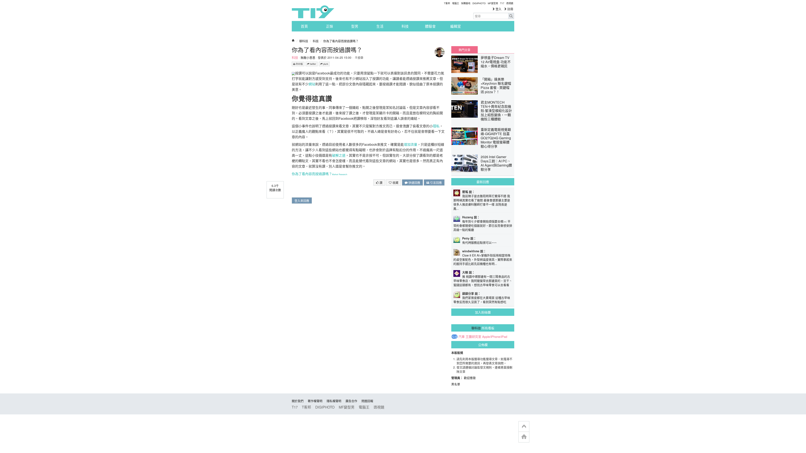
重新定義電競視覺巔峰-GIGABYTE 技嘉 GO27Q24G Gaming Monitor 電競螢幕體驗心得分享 (496, 138)
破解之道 (338, 155)
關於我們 (298, 401)
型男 (354, 26)
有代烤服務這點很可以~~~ (479, 242)
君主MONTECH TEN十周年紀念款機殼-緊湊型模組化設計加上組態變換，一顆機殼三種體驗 (496, 110)
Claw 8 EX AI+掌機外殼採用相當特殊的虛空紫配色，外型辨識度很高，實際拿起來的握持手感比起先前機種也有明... (482, 259)
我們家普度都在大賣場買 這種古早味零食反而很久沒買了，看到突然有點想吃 (481, 299)
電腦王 (455, 3)
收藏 (395, 182)
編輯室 (455, 26)
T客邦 (447, 3)
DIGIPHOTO (479, 3)
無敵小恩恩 (308, 57)
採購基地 (465, 3)
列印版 (299, 63)
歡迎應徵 (470, 378)
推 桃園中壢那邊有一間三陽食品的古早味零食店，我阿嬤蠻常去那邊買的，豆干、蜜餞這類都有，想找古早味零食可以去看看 (482, 280)
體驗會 (430, 26)
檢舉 (360, 57)
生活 (379, 26)
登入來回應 (301, 200)
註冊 (509, 9)
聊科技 (303, 41)
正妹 (329, 26)
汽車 (461, 337)
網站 (312, 84)
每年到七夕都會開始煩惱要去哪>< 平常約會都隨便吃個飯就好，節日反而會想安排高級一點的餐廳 (482, 225)
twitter (312, 63)
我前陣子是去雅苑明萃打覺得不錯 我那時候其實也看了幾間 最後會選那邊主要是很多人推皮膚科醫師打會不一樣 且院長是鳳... (481, 202)
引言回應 (435, 182)
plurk (325, 63)
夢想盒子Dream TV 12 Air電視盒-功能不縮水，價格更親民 (496, 61)
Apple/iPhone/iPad (494, 337)
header (524, 426)
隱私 (436, 126)
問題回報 (367, 401)
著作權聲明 (315, 401)
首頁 (304, 26)
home (524, 437)
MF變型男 (493, 3)
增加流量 (410, 144)
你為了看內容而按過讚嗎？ (341, 41)
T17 (313, 11)
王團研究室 (473, 337)
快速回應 (414, 182)
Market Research (339, 174)
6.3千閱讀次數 (275, 188)
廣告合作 (351, 401)
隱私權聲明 (334, 401)
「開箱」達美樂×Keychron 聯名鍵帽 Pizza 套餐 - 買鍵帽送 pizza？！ (496, 85)
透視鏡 (509, 3)
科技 (405, 26)
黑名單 (455, 384)
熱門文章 (464, 50)
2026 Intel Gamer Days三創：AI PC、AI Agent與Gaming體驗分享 (496, 163)
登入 (498, 9)
